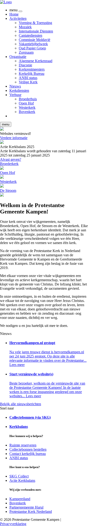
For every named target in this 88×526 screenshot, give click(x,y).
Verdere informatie (13, 138)
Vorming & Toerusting (35, 23)
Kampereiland (19, 499)
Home (14, 14)
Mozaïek (25, 27)
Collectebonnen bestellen (27, 449)
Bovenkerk (27, 112)
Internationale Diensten (36, 31)
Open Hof (26, 103)
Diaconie (25, 65)
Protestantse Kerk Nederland (30, 512)
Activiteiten (18, 18)
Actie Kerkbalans (22, 480)
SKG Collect (19, 476)
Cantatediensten (30, 35)
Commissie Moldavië (34, 40)
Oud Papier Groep (32, 48)
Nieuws (15, 86)
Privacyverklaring (13, 524)
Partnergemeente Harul (26, 507)
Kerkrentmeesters (32, 69)
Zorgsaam (26, 52)
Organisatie (17, 57)
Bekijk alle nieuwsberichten (20, 404)
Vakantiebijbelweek (33, 44)
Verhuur (15, 95)
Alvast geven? (10, 159)
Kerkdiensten (19, 90)
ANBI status (28, 78)
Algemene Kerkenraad (35, 61)
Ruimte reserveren (22, 445)
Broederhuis (28, 99)
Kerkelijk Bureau (31, 74)
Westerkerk (27, 107)
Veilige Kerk (28, 82)
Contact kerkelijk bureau (27, 454)
